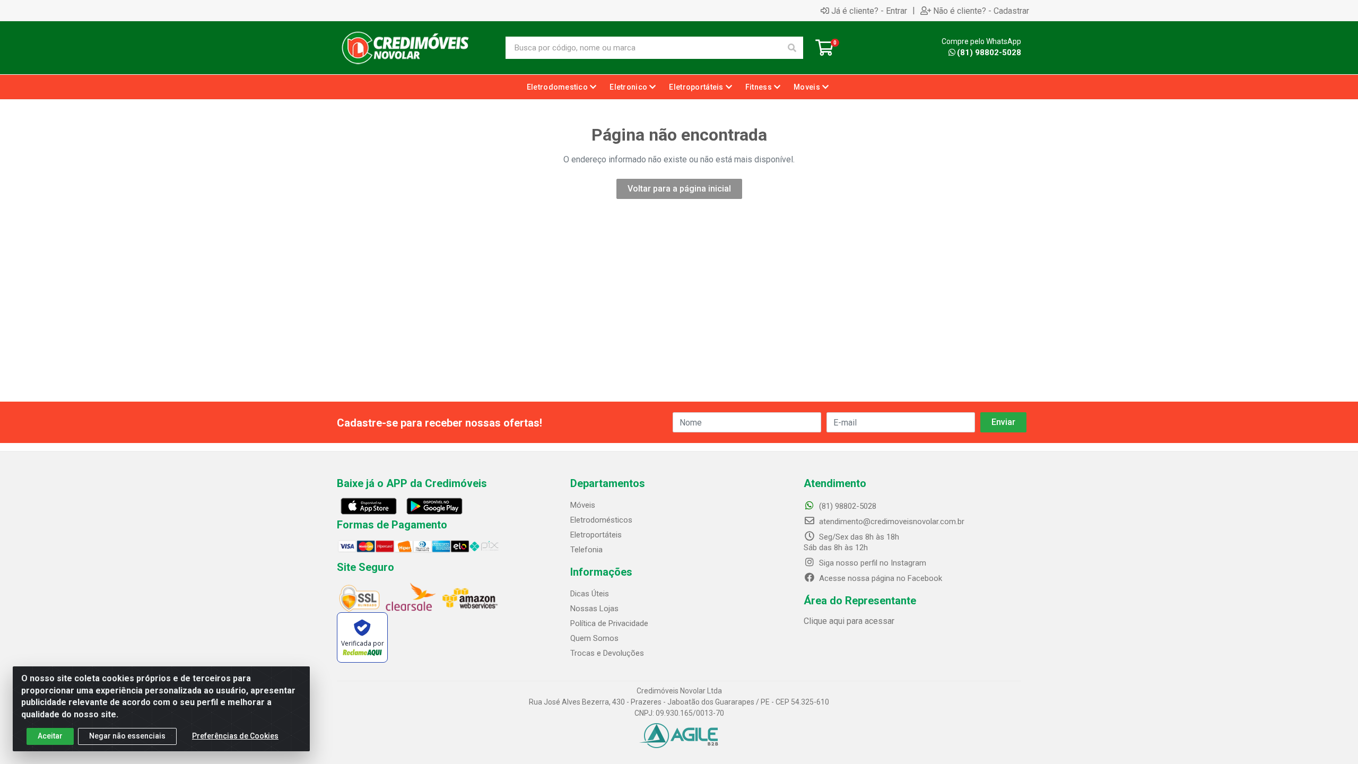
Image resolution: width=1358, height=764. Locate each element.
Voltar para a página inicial (679, 189)
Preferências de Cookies (235, 736)
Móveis (582, 505)
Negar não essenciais (127, 736)
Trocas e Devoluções (607, 653)
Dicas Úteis (589, 593)
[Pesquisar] (792, 48)
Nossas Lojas (594, 608)
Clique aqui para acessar (849, 621)
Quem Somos (594, 638)
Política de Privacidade (609, 623)
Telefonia (586, 549)
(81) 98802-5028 (989, 52)
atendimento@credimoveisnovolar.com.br (891, 521)
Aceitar (50, 736)
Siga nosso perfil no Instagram (871, 563)
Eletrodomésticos (601, 520)
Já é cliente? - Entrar (869, 10)
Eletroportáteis (596, 535)
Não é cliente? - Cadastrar (981, 10)
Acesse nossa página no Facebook (879, 578)
